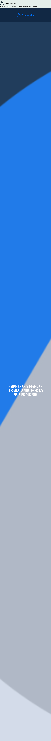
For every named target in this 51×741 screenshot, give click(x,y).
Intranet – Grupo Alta (10, 3)
